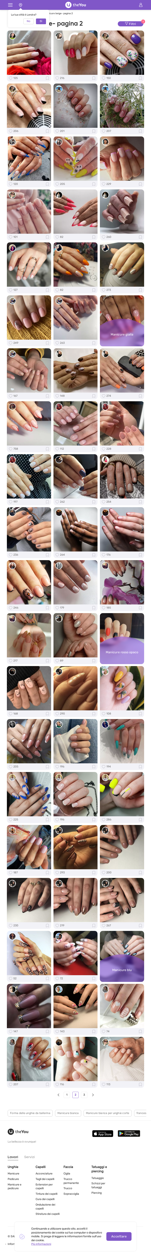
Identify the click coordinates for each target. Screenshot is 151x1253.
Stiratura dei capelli (48, 1214)
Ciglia (67, 1173)
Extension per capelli (44, 1186)
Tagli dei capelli (45, 1179)
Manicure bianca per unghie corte (107, 1113)
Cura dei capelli (45, 1199)
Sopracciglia (71, 1194)
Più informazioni (41, 1244)
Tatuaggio (97, 1178)
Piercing (96, 1193)
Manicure (13, 1173)
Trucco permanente (71, 1181)
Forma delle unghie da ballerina (30, 1113)
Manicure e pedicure (14, 1186)
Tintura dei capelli (46, 1194)
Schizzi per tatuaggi (98, 1185)
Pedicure (13, 1179)
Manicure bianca (68, 1113)
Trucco (68, 1188)
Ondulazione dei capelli (45, 1206)
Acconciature (44, 1173)
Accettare (119, 1236)
